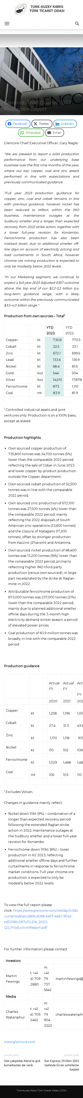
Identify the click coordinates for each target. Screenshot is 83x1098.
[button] (6, 23)
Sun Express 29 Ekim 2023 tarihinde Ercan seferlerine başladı (61, 1065)
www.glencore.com (19, 1042)
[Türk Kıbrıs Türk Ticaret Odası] (41, 9)
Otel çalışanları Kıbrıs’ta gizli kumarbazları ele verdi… (22, 1063)
